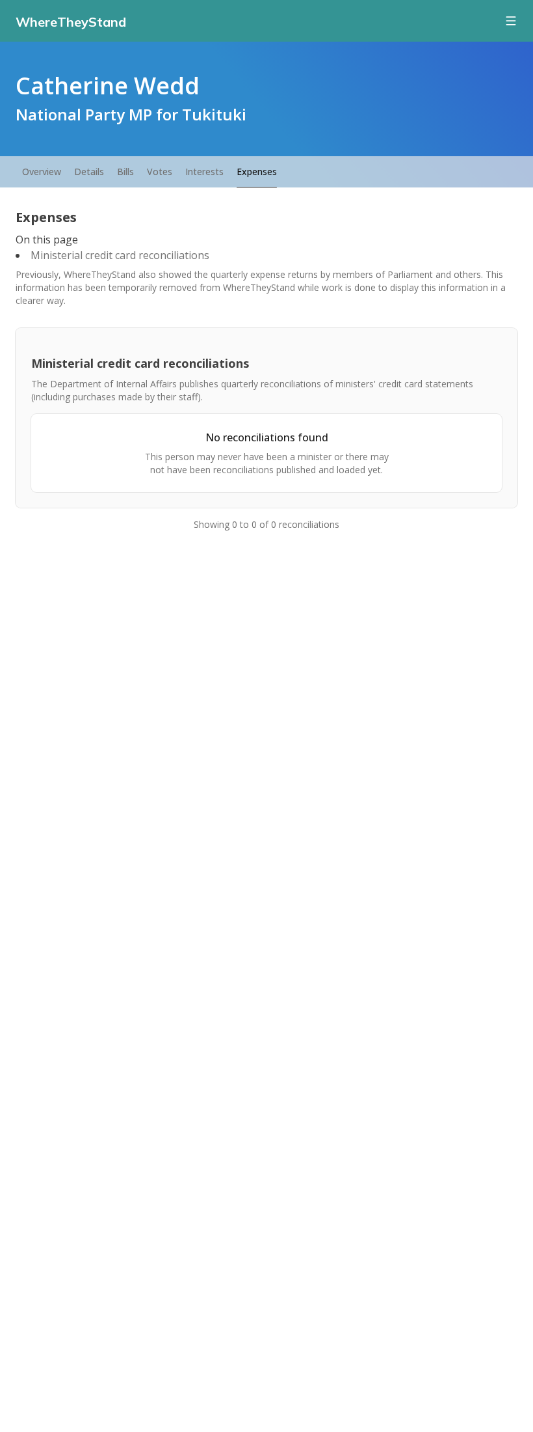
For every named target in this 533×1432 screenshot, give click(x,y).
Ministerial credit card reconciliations (120, 255)
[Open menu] (510, 20)
